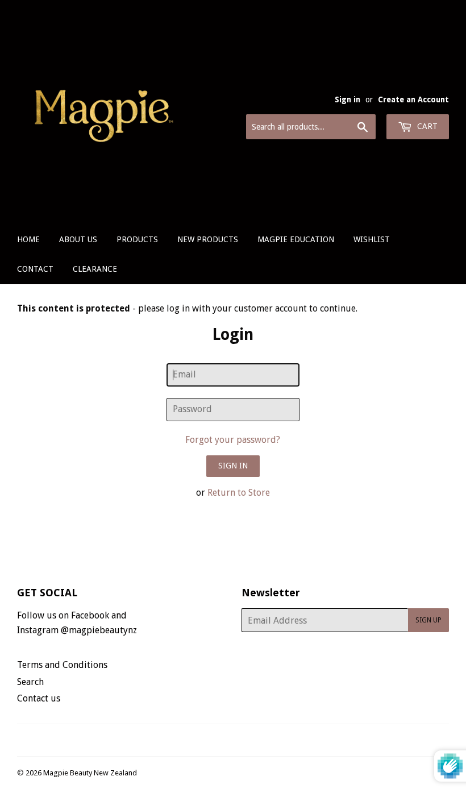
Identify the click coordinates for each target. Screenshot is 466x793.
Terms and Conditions (62, 664)
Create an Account (413, 99)
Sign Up (428, 620)
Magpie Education (295, 239)
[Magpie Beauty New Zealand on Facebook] (221, 740)
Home (28, 239)
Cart (426, 126)
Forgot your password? (232, 439)
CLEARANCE (95, 268)
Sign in (347, 99)
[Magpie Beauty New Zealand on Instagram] (240, 740)
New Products (207, 239)
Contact (35, 268)
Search (30, 681)
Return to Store (238, 492)
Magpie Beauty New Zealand (90, 773)
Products (137, 239)
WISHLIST (371, 239)
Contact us (38, 698)
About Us (78, 239)
